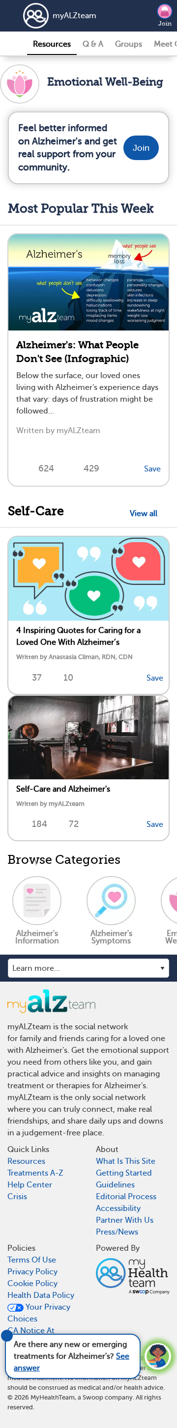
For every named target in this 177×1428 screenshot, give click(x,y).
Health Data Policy (40, 1295)
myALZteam (74, 15)
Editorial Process (126, 1196)
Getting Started (124, 1173)
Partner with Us (124, 1220)
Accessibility (118, 1208)
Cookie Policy (32, 1283)
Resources (52, 44)
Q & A (93, 44)
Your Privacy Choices (38, 1313)
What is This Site (125, 1161)
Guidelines (115, 1185)
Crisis (17, 1196)
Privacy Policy (32, 1271)
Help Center (29, 1185)
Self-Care (36, 511)
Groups (128, 44)
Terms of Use (31, 1260)
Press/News (117, 1232)
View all (145, 513)
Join (165, 23)
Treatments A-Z (35, 1173)
